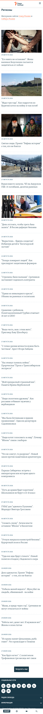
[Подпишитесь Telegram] (24, 686)
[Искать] (36, 711)
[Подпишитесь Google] (3, 686)
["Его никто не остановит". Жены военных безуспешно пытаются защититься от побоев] (21, 41)
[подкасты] (16, 711)
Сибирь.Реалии (8, 19)
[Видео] (26, 711)
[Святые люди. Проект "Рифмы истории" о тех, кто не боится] (21, 125)
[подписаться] (8, 691)
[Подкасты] (3, 691)
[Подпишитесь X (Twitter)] (14, 686)
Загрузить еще (21, 669)
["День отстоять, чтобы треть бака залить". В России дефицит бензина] (21, 206)
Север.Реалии (25, 16)
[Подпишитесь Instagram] (29, 686)
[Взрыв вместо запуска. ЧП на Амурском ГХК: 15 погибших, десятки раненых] (21, 166)
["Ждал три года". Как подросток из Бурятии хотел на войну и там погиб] (21, 84)
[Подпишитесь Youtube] (19, 686)
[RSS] (34, 686)
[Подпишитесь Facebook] (8, 686)
